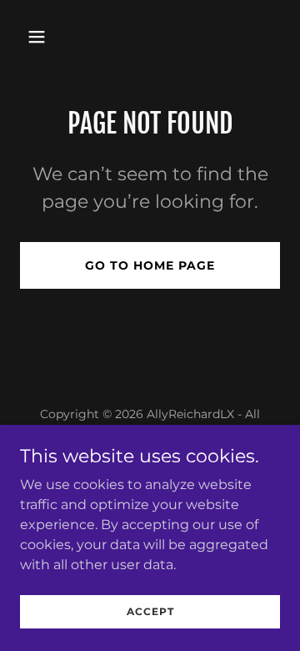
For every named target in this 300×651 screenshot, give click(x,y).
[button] (39, 36)
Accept (150, 611)
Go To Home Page (150, 265)
